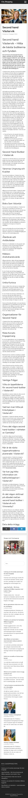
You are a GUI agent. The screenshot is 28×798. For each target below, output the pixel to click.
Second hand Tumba (11, 468)
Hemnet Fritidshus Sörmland (11, 742)
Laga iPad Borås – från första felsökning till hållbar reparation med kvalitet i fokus (13, 589)
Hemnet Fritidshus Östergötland (12, 715)
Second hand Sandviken (8, 187)
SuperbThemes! (14, 795)
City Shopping (6, 2)
